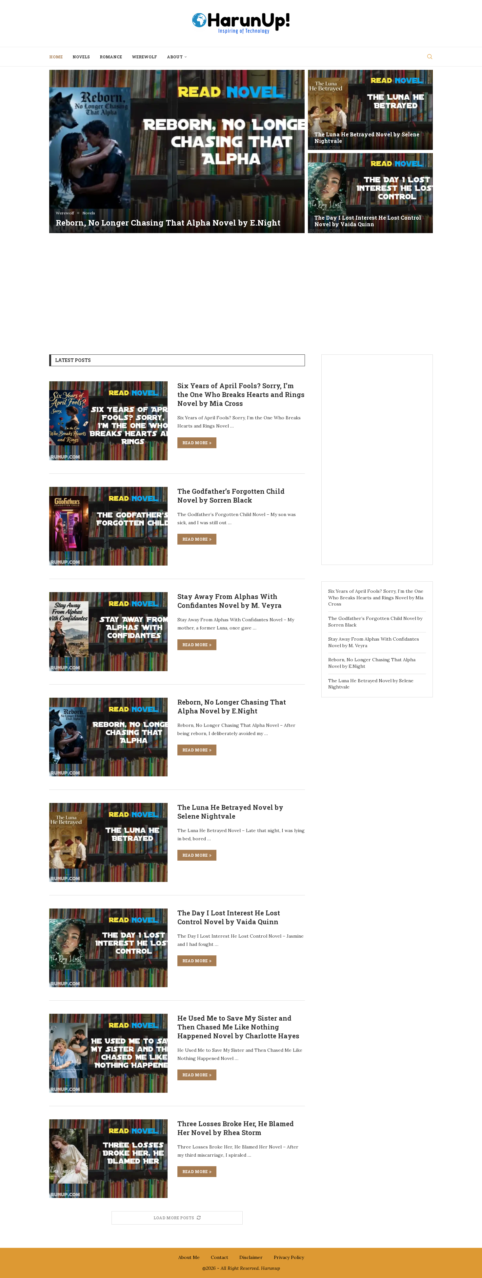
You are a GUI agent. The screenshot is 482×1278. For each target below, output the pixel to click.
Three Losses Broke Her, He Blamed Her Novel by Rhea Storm (235, 1128)
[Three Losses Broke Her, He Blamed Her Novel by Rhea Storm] (108, 1158)
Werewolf (144, 56)
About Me (189, 1257)
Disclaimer (251, 1257)
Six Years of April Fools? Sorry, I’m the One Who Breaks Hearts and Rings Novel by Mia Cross (241, 394)
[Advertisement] (241, 289)
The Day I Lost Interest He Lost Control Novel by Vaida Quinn (228, 917)
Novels (81, 56)
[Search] (429, 56)
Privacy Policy (289, 1257)
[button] (61, 151)
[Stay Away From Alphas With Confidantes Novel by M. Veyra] (370, 193)
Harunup (270, 1268)
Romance (111, 56)
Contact (219, 1257)
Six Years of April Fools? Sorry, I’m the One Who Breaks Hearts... (165, 217)
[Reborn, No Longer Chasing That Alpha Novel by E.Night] (108, 737)
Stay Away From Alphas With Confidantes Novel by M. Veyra (356, 221)
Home (56, 56)
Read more (195, 442)
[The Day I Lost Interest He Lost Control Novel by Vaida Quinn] (108, 948)
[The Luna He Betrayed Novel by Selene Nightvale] (108, 842)
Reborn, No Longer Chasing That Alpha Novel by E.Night (231, 706)
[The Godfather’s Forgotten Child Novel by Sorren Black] (370, 110)
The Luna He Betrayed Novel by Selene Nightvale (230, 811)
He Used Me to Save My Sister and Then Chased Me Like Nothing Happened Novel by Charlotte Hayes (238, 1027)
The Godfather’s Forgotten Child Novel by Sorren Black (366, 138)
